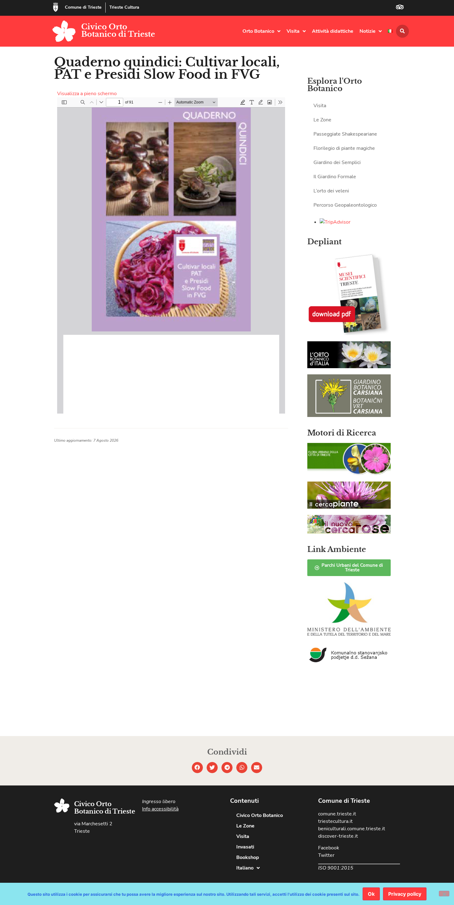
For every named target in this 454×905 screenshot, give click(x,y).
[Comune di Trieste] (55, 7)
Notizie (367, 31)
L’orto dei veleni (331, 190)
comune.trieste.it (337, 813)
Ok (371, 894)
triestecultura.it (335, 821)
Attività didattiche (332, 31)
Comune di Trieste (83, 7)
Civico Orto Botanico (259, 815)
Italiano (245, 868)
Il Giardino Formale (334, 176)
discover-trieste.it (338, 836)
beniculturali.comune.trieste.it (351, 828)
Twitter (326, 855)
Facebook (328, 847)
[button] (402, 31)
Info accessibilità (160, 809)
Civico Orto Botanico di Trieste (118, 30)
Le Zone (322, 119)
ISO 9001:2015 (335, 868)
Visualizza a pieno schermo (87, 93)
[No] (444, 893)
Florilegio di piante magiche (344, 148)
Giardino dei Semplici (337, 162)
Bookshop (247, 857)
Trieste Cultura (124, 7)
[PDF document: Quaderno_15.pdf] (171, 255)
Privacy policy (404, 894)
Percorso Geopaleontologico (345, 205)
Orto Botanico (258, 31)
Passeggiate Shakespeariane (345, 134)
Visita (293, 31)
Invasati (245, 847)
